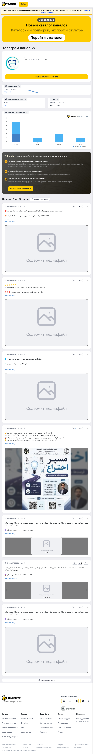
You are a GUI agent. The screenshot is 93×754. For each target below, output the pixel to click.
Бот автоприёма (46, 728)
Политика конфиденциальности (44, 746)
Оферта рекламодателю (63, 746)
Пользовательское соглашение (9, 746)
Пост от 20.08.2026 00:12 (15, 206)
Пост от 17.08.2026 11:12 (15, 563)
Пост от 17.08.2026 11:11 (15, 608)
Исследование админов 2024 (82, 720)
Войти (23, 4)
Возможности (27, 719)
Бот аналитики (45, 719)
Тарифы (24, 723)
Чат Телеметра (64, 728)
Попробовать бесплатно (20, 189)
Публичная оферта (26, 746)
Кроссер (42, 732)
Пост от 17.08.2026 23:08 (15, 518)
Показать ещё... (11, 221)
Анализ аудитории (9, 737)
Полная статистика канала (46, 77)
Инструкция (26, 732)
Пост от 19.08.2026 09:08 (15, 354)
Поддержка (63, 723)
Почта (60, 732)
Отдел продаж (64, 719)
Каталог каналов (9, 719)
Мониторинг (7, 732)
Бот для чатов (45, 723)
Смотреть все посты (41, 199)
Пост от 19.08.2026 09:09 (15, 280)
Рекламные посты (10, 728)
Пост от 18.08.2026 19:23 (15, 428)
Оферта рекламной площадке (81, 746)
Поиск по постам (9, 723)
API (22, 728)
